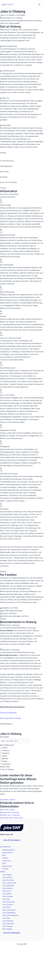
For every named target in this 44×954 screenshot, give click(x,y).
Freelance (5, 750)
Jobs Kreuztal (7, 896)
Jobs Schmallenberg (10, 915)
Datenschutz (7, 866)
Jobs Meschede (8, 902)
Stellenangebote (8, 850)
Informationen (5, 847)
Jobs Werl (6, 899)
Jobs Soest (6, 891)
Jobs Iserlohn (7, 877)
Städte (2, 872)
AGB (4, 863)
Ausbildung (6, 764)
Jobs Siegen (7, 875)
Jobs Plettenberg (8, 913)
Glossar (5, 858)
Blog (4, 855)
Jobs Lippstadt (8, 886)
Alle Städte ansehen (7, 800)
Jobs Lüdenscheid (9, 883)
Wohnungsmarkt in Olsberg (10, 718)
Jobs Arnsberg (8, 880)
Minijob (4, 761)
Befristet (5, 759)
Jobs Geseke (7, 926)
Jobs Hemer (7, 894)
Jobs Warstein (7, 921)
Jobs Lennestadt (8, 910)
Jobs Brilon (6, 907)
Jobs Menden (7, 888)
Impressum (6, 861)
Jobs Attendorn (8, 924)
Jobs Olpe (6, 918)
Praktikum (5, 753)
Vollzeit (4, 748)
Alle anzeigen (7, 929)
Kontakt (5, 869)
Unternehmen (7, 853)
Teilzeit (4, 756)
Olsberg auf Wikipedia (8, 713)
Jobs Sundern (7, 905)
